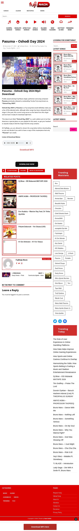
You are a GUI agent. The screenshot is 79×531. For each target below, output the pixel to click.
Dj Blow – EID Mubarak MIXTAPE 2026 (33, 181)
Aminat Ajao (59, 198)
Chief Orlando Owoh (61, 213)
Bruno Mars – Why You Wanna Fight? (69, 97)
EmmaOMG (59, 218)
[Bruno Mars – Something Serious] (58, 81)
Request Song (57, 493)
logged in (14, 294)
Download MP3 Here (40, 527)
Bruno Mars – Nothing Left (68, 65)
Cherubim (58, 208)
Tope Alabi (58, 288)
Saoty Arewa (59, 273)
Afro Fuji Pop (36, 46)
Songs (6, 11)
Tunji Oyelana (59, 293)
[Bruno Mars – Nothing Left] (58, 71)
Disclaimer (56, 509)
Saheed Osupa (60, 263)
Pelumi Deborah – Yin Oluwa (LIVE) (32, 226)
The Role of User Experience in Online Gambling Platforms (61, 342)
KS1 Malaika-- (59, 248)
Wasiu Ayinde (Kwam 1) (62, 308)
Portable (68, 258)
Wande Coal (59, 298)
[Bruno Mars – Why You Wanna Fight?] (58, 102)
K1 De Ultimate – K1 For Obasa (31, 242)
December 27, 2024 (10, 46)
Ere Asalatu (58, 223)
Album (18, 11)
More (42, 11)
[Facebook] (65, 321)
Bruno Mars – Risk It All (62, 452)
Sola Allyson (59, 283)
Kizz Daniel (58, 243)
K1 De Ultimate (60, 238)
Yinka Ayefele (59, 313)
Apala (42, 46)
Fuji (46, 46)
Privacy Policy (57, 512)
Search (55, 126)
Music (5, 493)
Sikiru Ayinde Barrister (62, 278)
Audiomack (7, 497)
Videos (16, 497)
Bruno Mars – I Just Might (63, 444)
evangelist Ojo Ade (61, 228)
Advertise (56, 502)
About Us (56, 499)
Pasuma (23, 170)
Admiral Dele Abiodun (62, 188)
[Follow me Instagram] (21, 263)
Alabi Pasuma (12, 170)
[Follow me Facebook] (16, 263)
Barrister (70, 198)
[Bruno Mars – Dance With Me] (58, 60)
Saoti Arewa (59, 268)
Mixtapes (30, 11)
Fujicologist (58, 233)
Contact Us (56, 506)
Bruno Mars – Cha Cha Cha (64, 448)
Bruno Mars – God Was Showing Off (69, 108)
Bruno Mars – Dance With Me (68, 55)
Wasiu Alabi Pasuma (36, 170)
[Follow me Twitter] (19, 263)
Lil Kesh (70, 253)
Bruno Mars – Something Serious (70, 76)
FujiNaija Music (23, 46)
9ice (56, 183)
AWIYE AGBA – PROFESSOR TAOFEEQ (33, 196)
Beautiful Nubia (60, 203)
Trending (6, 501)
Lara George (59, 253)
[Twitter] (55, 321)
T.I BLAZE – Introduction (63, 463)
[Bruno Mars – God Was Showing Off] (58, 113)
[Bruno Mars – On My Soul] (58, 92)
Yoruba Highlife (10, 48)
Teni (69, 283)
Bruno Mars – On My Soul (63, 426)
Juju (4, 48)
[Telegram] (60, 321)
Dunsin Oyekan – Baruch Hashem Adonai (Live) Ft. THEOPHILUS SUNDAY (63, 393)
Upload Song (57, 496)
